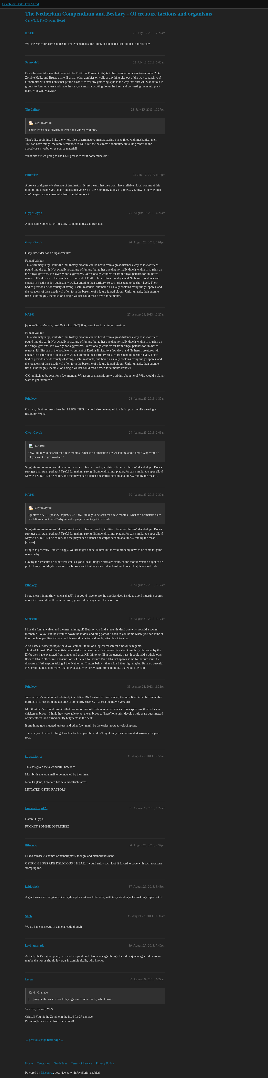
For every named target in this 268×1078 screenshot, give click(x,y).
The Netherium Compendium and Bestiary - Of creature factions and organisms (118, 14)
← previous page (35, 1039)
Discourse (47, 1072)
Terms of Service (81, 1063)
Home (29, 1063)
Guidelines (60, 1063)
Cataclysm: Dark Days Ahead (20, 4)
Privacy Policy (105, 1063)
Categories (43, 1063)
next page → (55, 1039)
